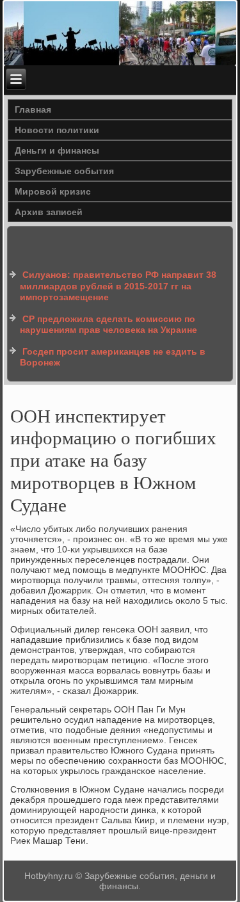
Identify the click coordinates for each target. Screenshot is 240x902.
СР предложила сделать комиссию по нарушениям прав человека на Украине (108, 324)
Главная (33, 109)
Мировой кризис (53, 191)
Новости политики (57, 130)
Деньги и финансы (57, 150)
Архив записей (49, 212)
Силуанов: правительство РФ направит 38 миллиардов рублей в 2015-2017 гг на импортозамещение (118, 286)
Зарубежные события (64, 171)
